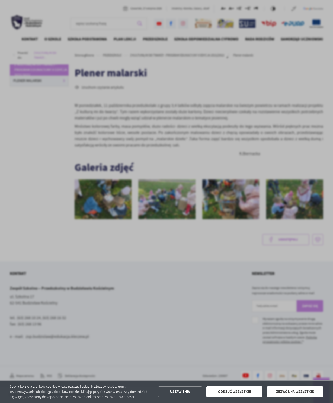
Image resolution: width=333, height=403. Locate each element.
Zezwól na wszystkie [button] (295, 391)
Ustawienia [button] (180, 391)
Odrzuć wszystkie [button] (234, 391)
